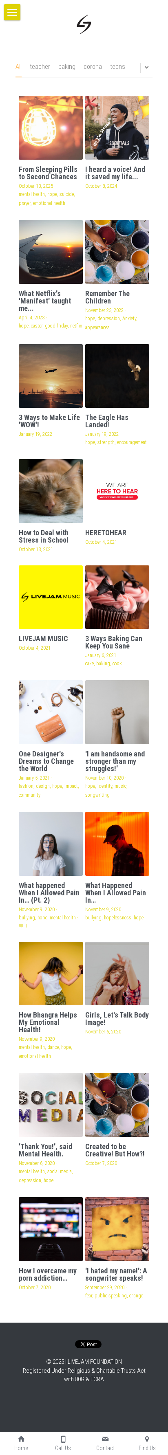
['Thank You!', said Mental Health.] (51, 1105)
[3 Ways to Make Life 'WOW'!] (51, 376)
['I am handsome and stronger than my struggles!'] (117, 712)
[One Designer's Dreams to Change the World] (51, 712)
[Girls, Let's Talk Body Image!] (117, 974)
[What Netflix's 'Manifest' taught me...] (51, 252)
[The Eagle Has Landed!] (117, 376)
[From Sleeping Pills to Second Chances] (51, 128)
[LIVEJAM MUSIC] (51, 597)
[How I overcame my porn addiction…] (51, 1229)
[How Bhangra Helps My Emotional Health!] (51, 974)
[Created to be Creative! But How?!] (117, 1105)
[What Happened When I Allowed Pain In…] (117, 844)
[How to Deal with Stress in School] (51, 491)
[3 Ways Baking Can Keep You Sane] (117, 597)
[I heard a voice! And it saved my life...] (117, 128)
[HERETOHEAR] (117, 491)
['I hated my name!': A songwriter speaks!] (117, 1229)
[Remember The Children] (117, 252)
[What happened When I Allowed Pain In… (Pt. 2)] (51, 844)
